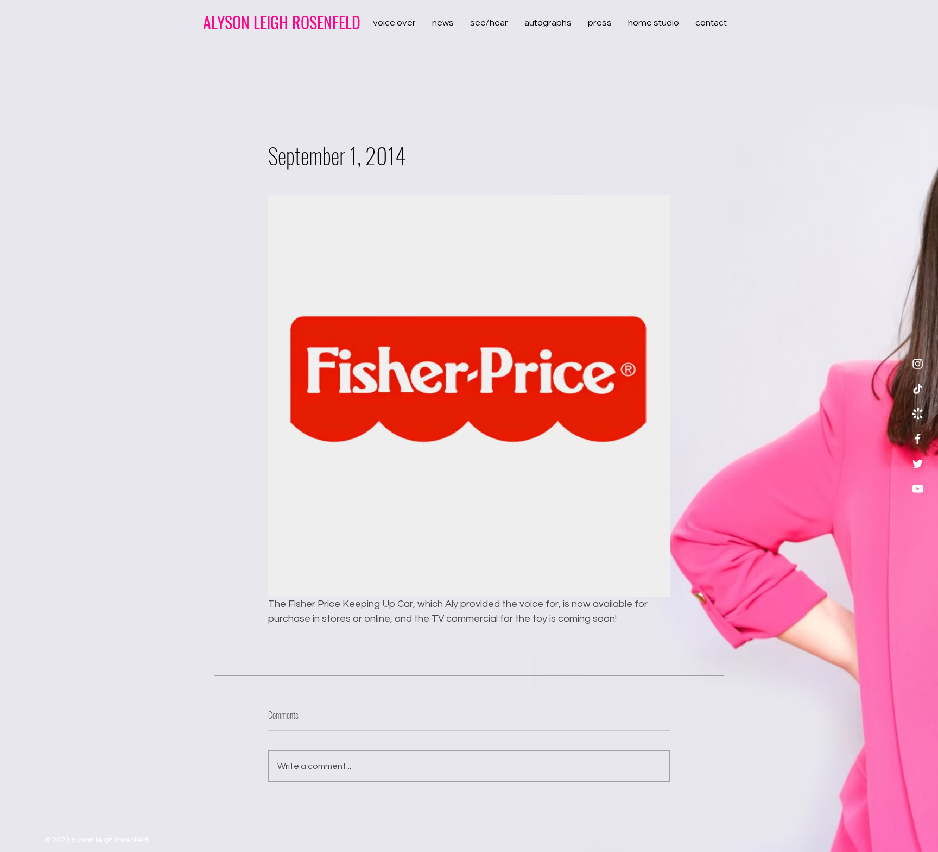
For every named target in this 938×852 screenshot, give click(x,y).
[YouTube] (917, 489)
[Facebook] (917, 439)
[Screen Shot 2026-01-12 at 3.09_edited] (917, 414)
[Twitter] (917, 464)
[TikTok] (917, 389)
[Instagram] (917, 364)
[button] (710, 49)
